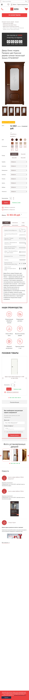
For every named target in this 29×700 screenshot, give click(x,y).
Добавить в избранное (9, 209)
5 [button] (15, 397)
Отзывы (23, 222)
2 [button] (10, 397)
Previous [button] (3, 378)
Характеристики (15, 222)
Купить (6, 202)
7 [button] (18, 397)
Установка (23, 225)
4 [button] (13, 397)
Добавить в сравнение (9, 207)
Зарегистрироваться (22, 4)
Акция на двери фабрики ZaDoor (16, 491)
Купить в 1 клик (16, 202)
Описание (6, 222)
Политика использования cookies (20, 695)
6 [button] (17, 463)
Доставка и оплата (6, 225)
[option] (14, 83)
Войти (14, 4)
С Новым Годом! (12, 522)
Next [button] (26, 378)
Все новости (5, 542)
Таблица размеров (15, 225)
